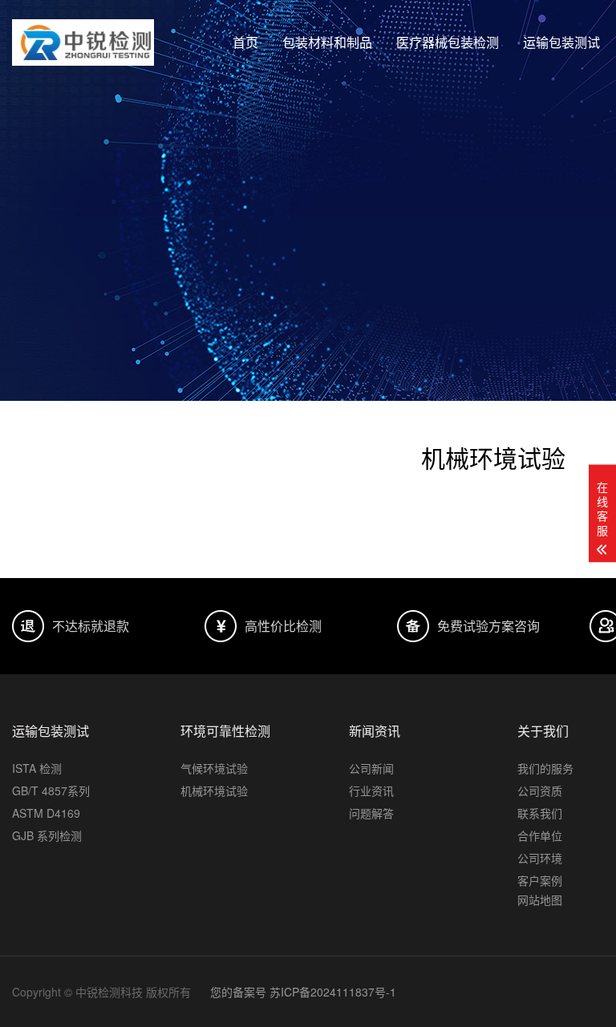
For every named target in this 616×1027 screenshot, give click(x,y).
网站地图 (539, 900)
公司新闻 (371, 768)
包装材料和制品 (327, 42)
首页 (245, 42)
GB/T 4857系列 (51, 790)
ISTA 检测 (37, 768)
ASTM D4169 (46, 813)
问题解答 (371, 813)
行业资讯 (371, 790)
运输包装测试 (561, 42)
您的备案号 (238, 992)
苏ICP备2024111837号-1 (333, 992)
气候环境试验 (214, 768)
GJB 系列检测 (47, 835)
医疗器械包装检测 (447, 42)
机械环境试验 (214, 790)
